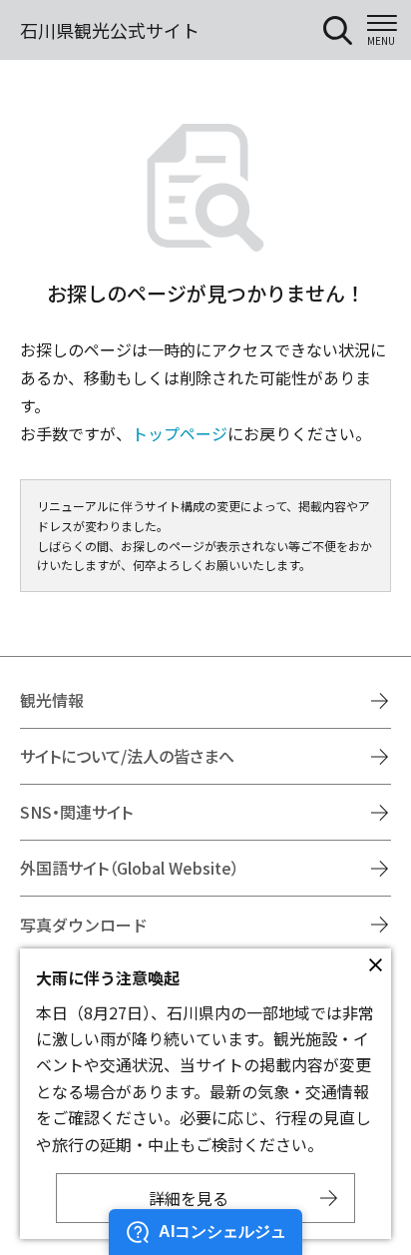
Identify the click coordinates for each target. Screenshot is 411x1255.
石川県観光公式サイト (110, 30)
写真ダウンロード (84, 925)
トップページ (179, 433)
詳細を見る (188, 1198)
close (375, 964)
